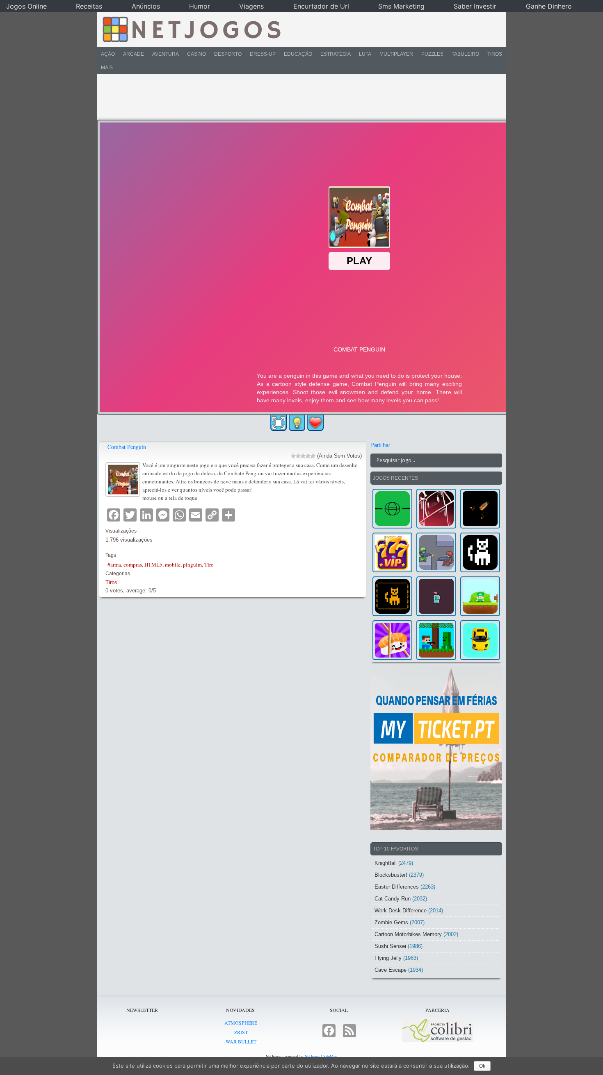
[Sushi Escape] (392, 640)
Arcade (133, 54)
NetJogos (312, 1056)
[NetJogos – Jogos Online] (191, 28)
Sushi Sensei (390, 946)
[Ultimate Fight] (436, 552)
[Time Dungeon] (436, 596)
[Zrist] (436, 508)
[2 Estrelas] (298, 456)
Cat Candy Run (393, 899)
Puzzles (432, 54)
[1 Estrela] (293, 456)
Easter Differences (397, 887)
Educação (298, 54)
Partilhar (380, 445)
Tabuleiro (465, 54)
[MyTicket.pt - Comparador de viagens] (436, 748)
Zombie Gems (391, 922)
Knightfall (386, 863)
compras (132, 564)
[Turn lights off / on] (297, 423)
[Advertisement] (296, 95)
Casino (196, 54)
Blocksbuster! (391, 875)
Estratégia (335, 54)
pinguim (192, 564)
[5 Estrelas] (313, 456)
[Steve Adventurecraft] (436, 640)
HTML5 (153, 564)
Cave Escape (391, 970)
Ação (108, 54)
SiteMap (330, 1056)
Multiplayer (396, 54)
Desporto (228, 54)
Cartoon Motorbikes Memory (408, 934)
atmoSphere (240, 1022)
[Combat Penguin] (123, 478)
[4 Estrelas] (308, 456)
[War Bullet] (480, 508)
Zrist (241, 1032)
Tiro (209, 564)
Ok (482, 1066)
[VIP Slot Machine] (392, 552)
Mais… (109, 67)
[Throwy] (480, 596)
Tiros (494, 54)
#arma (114, 564)
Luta (365, 54)
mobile (172, 564)
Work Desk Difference (401, 910)
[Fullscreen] (278, 423)
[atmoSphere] (392, 508)
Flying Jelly (388, 958)
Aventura (165, 54)
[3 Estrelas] (303, 456)
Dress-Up (263, 54)
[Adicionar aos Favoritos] (315, 422)
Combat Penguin (126, 447)
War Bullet (241, 1041)
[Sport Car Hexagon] (480, 640)
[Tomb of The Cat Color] (480, 552)
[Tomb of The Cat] (392, 596)
